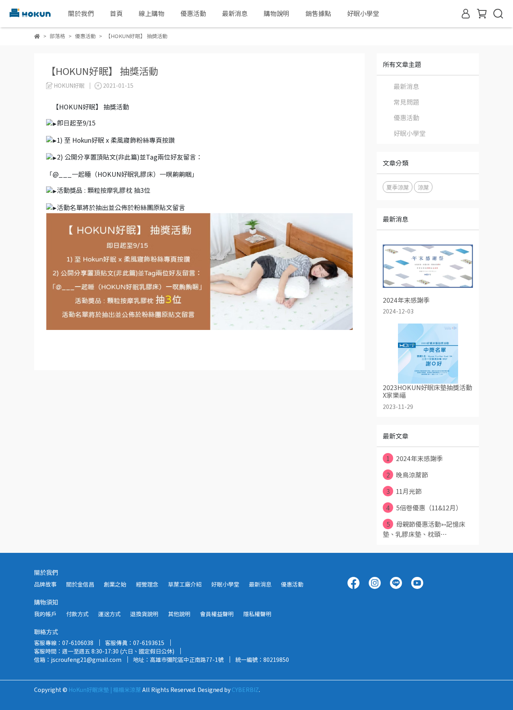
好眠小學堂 (363, 13)
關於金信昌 (80, 584)
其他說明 (179, 614)
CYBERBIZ (245, 690)
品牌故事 (45, 584)
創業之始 (115, 584)
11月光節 (404, 491)
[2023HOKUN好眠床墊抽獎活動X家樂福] (428, 354)
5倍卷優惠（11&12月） (424, 507)
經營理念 (147, 584)
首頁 (116, 13)
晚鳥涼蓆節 (407, 474)
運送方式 (109, 614)
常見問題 (406, 102)
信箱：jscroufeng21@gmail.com (77, 659)
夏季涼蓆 (397, 187)
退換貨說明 (144, 614)
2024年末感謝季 (414, 458)
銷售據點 (318, 13)
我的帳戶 (45, 614)
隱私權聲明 (257, 614)
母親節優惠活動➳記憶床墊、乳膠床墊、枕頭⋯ (424, 529)
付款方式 (77, 614)
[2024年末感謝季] (428, 266)
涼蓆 (423, 187)
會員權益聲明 (217, 614)
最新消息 (235, 13)
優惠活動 (406, 117)
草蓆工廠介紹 (185, 584)
